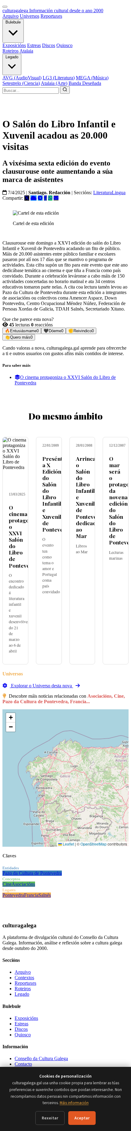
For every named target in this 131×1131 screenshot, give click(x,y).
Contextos (24, 977)
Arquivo (10, 16)
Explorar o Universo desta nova (41, 685)
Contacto (23, 1064)
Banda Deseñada (85, 83)
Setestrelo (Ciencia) (21, 83)
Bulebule (13, 22)
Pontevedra (13, 895)
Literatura (102, 192)
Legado (11, 57)
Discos (48, 45)
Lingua (119, 192)
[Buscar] (65, 90)
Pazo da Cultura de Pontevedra (32, 873)
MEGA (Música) (92, 77)
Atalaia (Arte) (54, 83)
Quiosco (64, 45)
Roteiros (10, 50)
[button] (10, 717)
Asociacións (23, 884)
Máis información (74, 1103)
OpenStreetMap (93, 843)
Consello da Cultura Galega (41, 1058)
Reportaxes (51, 16)
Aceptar (82, 1118)
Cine (7, 884)
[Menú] (4, 7)
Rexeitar (50, 1118)
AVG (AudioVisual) (21, 77)
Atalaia (26, 50)
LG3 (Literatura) (59, 77)
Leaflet (68, 843)
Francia (31, 895)
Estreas (34, 45)
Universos (29, 16)
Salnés (44, 895)
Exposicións (14, 45)
